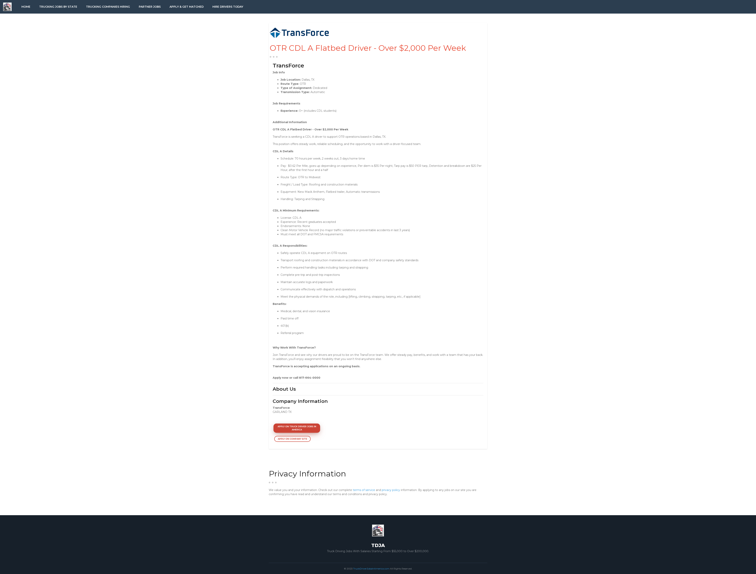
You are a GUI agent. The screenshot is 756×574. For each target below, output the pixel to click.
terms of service (364, 490)
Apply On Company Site (292, 438)
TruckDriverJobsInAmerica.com (371, 568)
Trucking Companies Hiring (108, 6)
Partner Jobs (150, 6)
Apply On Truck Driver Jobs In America (297, 428)
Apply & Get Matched (187, 6)
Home (25, 6)
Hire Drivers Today (227, 6)
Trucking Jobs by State (58, 6)
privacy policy (391, 490)
